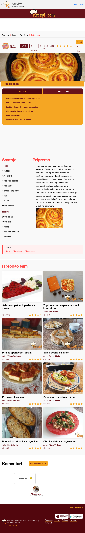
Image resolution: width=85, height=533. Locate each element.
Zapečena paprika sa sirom (63, 383)
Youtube (65, 520)
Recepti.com (42, 13)
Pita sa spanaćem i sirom (22, 339)
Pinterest (48, 523)
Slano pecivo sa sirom (63, 339)
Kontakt (17, 522)
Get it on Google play (76, 516)
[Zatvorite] (1, 4)
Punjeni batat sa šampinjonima (22, 428)
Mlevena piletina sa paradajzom (19, 111)
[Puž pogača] (56, 218)
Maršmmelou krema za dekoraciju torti (23, 98)
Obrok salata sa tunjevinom (63, 428)
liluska (13, 47)
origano (19, 251)
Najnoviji (22, 91)
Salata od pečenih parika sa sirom (22, 293)
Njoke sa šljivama (13, 115)
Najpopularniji (63, 91)
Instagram (73, 520)
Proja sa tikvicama (22, 383)
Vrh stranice (75, 508)
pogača (31, 251)
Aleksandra (36, 494)
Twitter (57, 520)
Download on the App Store (62, 516)
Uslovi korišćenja (32, 520)
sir (10, 251)
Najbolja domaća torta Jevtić (18, 103)
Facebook (48, 520)
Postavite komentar (38, 463)
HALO (17, 525)
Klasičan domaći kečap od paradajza (22, 107)
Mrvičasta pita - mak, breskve (18, 119)
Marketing (10, 522)
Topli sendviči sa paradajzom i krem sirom (63, 293)
